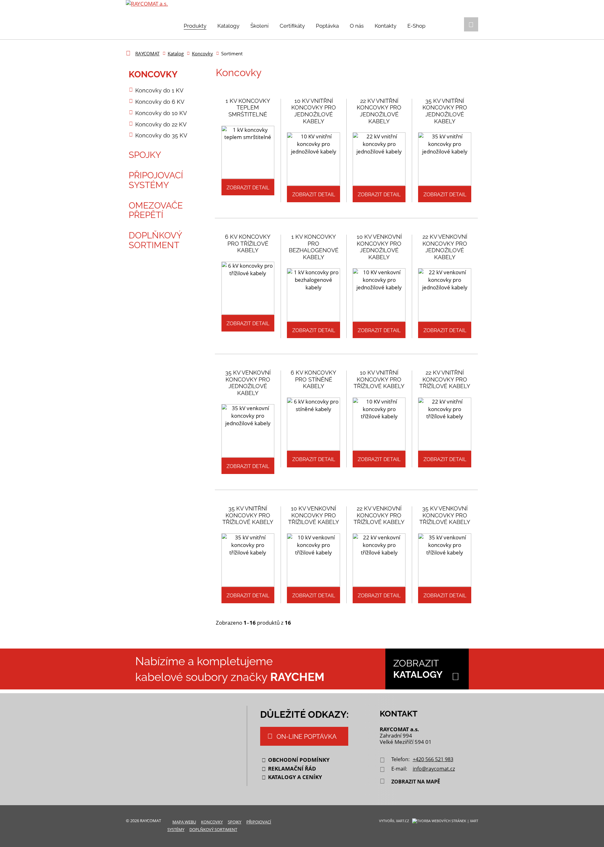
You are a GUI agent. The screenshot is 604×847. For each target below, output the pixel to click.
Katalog (176, 53)
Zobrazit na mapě (415, 781)
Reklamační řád (292, 768)
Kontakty (385, 26)
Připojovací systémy (156, 180)
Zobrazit (418, 669)
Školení (259, 26)
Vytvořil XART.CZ (394, 820)
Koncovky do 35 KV (161, 135)
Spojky (145, 155)
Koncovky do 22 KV (161, 124)
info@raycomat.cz (434, 768)
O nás (357, 26)
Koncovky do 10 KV (161, 113)
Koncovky (202, 53)
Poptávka (327, 26)
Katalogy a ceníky (295, 777)
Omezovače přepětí (156, 210)
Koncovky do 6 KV (159, 101)
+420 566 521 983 (433, 759)
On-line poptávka (307, 736)
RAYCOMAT (147, 53)
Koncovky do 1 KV (159, 90)
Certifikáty (292, 26)
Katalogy (228, 26)
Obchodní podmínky (299, 759)
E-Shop (416, 26)
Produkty (195, 26)
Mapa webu (184, 822)
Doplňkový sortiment (155, 240)
